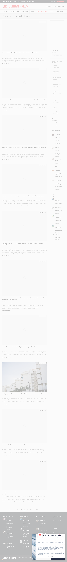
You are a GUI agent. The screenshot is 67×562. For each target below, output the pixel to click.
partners (44, 538)
